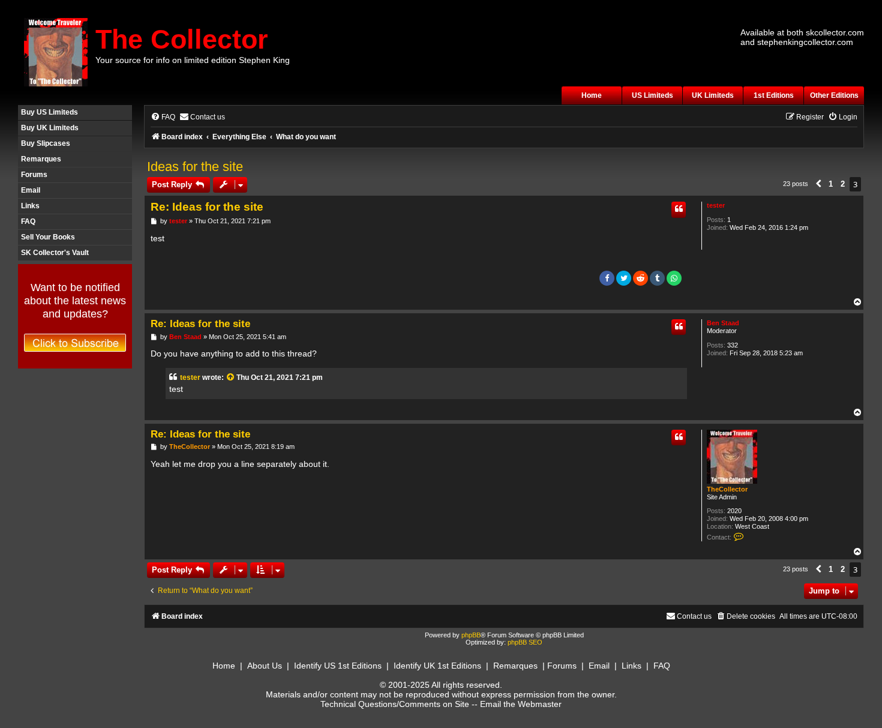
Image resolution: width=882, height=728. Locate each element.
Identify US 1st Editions (338, 665)
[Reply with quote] (678, 209)
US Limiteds (652, 95)
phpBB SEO (525, 642)
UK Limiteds (713, 95)
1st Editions (774, 95)
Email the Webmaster (521, 704)
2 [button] (843, 183)
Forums (34, 174)
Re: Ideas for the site (207, 206)
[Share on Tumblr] (657, 278)
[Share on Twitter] (623, 278)
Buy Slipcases (45, 143)
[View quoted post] (231, 378)
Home (591, 95)
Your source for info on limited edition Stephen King (192, 60)
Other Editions (834, 95)
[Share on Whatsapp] (674, 278)
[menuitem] (163, 117)
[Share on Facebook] (606, 278)
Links (30, 206)
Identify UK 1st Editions (437, 665)
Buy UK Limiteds (50, 128)
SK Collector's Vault (55, 252)
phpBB (471, 635)
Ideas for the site (195, 166)
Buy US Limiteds (49, 112)
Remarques (41, 159)
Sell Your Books (48, 237)
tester (716, 205)
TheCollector (727, 489)
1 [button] (831, 183)
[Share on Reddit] (640, 278)
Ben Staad (723, 322)
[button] (818, 184)
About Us (264, 665)
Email (30, 190)
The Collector (181, 39)
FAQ (28, 221)
